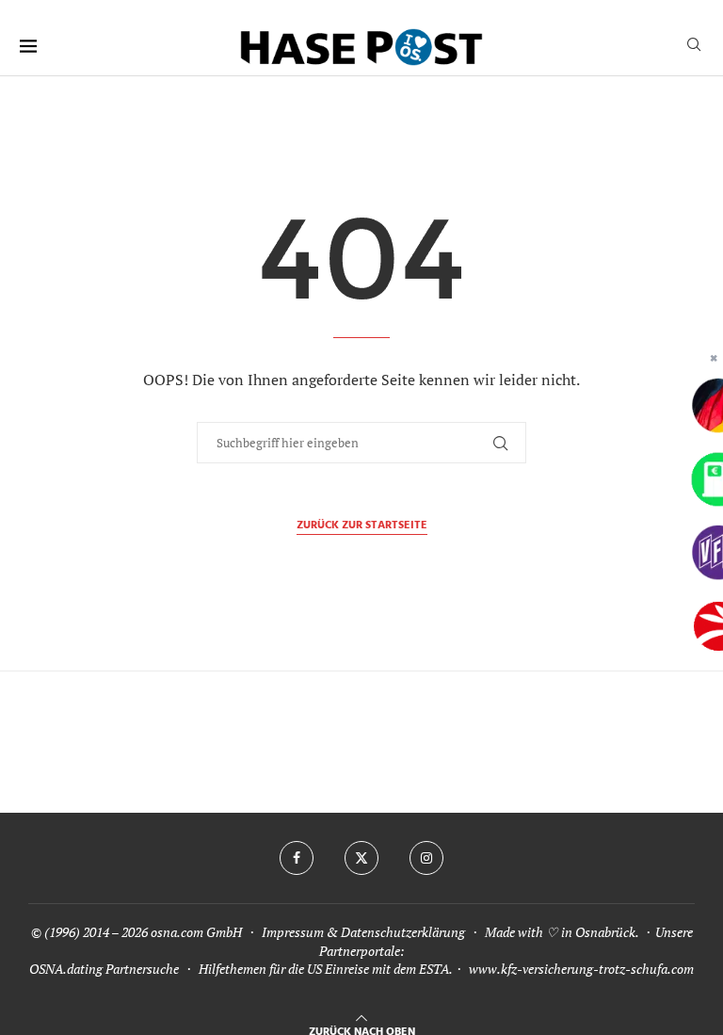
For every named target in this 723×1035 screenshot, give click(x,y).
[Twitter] (361, 858)
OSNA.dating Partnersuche (104, 969)
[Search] (693, 47)
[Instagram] (426, 858)
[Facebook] (296, 858)
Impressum (293, 932)
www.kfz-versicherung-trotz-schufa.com (581, 969)
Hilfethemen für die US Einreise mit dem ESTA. (325, 969)
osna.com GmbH (196, 932)
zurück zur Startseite (362, 526)
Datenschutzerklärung (403, 932)
